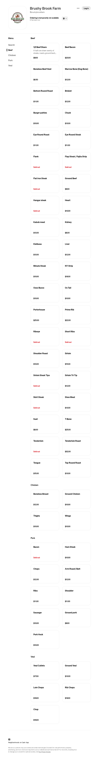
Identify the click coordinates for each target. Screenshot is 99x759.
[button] (45, 52)
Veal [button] (10, 65)
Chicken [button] (12, 55)
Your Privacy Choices (45, 752)
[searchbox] (18, 45)
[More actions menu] (78, 8)
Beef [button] (10, 50)
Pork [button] (10, 60)
